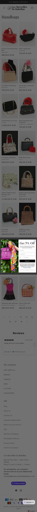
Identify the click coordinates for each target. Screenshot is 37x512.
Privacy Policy (27, 266)
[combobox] (21, 257)
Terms (31, 266)
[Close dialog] (34, 241)
